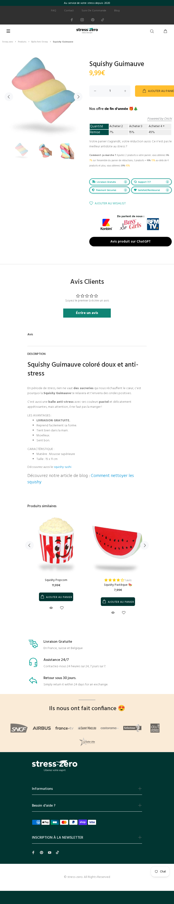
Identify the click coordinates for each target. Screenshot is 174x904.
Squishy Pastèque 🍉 (118, 585)
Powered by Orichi (159, 119)
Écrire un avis (87, 313)
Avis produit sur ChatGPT (130, 242)
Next (78, 96)
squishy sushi (62, 467)
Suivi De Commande (94, 10)
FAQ (53, 10)
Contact (69, 10)
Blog (117, 10)
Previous (9, 96)
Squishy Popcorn (56, 580)
